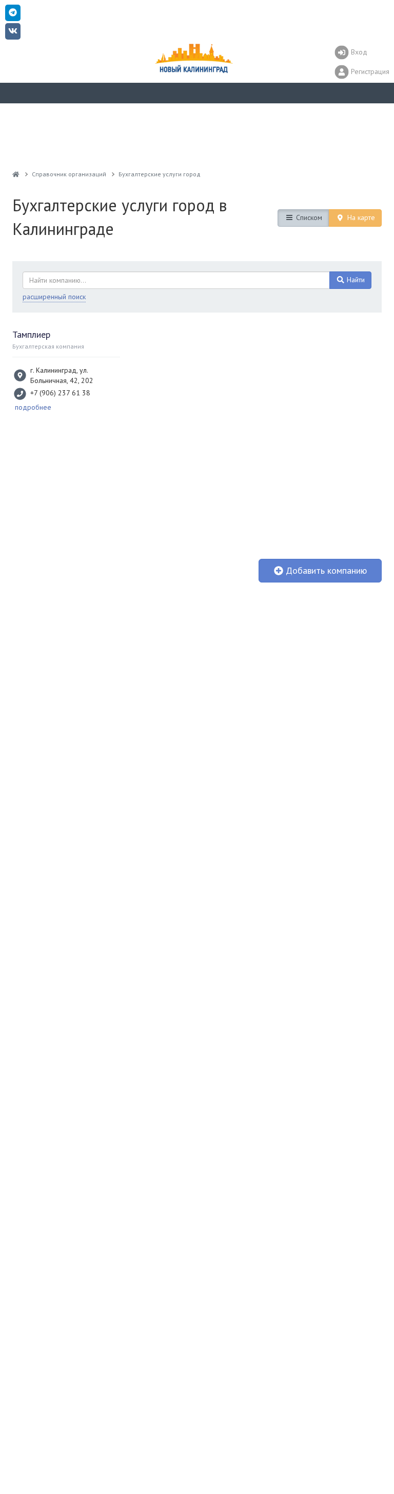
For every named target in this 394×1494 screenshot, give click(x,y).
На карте (360, 217)
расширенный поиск (54, 296)
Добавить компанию (325, 570)
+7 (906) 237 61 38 (60, 392)
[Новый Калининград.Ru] (15, 174)
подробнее (33, 407)
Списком (308, 217)
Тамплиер (31, 334)
